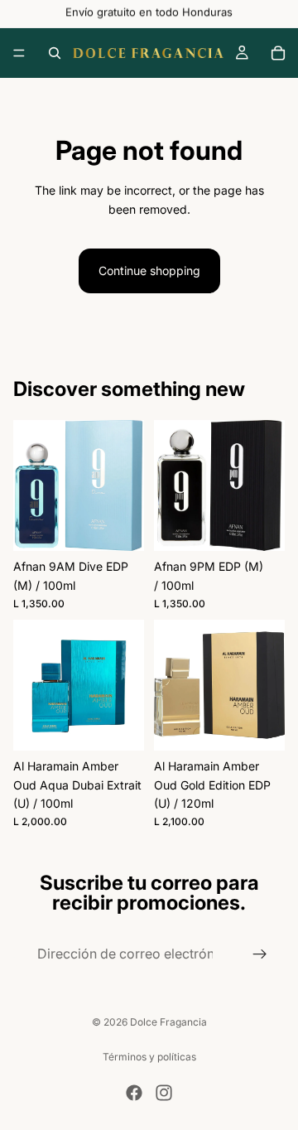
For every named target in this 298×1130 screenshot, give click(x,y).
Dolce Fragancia (168, 1022)
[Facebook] (134, 1093)
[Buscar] (54, 53)
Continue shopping (149, 270)
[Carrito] (278, 53)
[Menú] (19, 53)
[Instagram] (164, 1093)
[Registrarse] (260, 954)
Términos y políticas (149, 1056)
